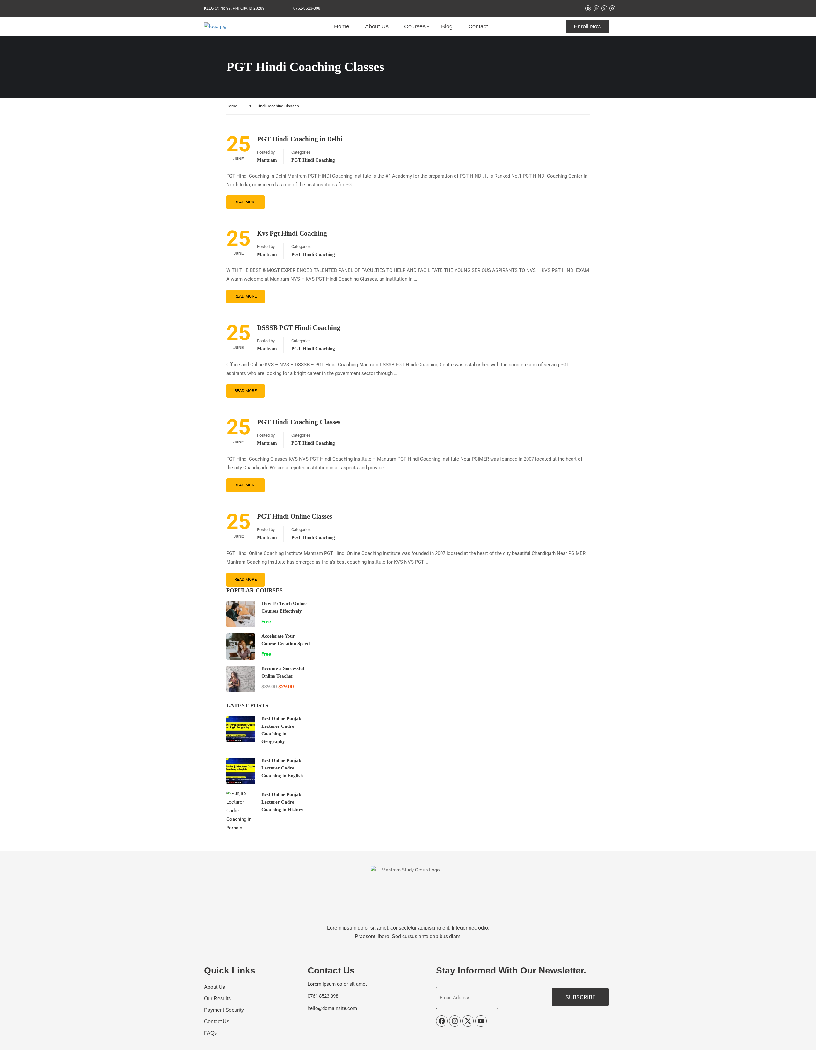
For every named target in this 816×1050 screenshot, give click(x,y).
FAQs (210, 1033)
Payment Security (224, 1010)
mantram (267, 160)
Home (341, 26)
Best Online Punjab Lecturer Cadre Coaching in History (282, 802)
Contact (478, 26)
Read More (245, 202)
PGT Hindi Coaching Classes (298, 422)
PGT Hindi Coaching (313, 160)
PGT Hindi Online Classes (294, 516)
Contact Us (216, 1021)
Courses (415, 26)
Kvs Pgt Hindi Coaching (292, 233)
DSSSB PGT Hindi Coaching (298, 328)
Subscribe (580, 997)
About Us (377, 26)
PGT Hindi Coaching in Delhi (299, 139)
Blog (447, 26)
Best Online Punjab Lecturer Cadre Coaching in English (282, 768)
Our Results (217, 998)
